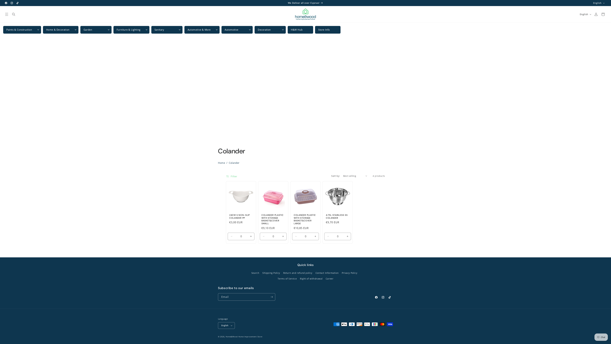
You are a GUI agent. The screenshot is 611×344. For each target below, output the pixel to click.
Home (221, 162)
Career (330, 278)
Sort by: (335, 175)
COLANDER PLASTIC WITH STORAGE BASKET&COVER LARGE (305, 219)
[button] (6, 14)
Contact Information (327, 272)
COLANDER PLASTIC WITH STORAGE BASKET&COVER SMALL (272, 219)
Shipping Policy (271, 272)
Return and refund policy (297, 272)
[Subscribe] (271, 297)
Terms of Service (287, 278)
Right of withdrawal (311, 278)
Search (255, 272)
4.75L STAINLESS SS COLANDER (337, 216)
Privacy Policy (349, 272)
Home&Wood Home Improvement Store (244, 336)
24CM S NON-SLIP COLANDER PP (239, 216)
